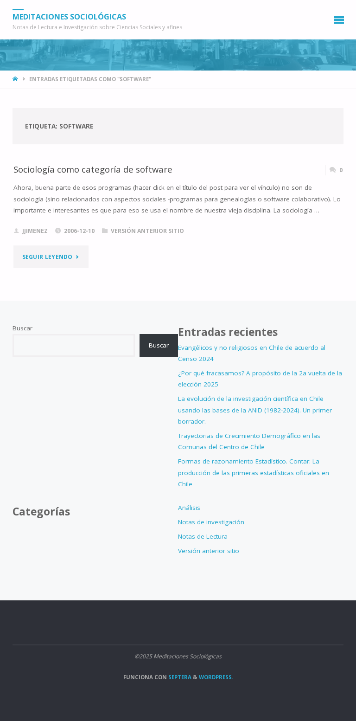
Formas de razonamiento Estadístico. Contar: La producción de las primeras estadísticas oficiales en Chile (253, 472)
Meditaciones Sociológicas (69, 17)
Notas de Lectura (203, 536)
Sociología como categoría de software (92, 169)
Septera (179, 677)
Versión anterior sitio (147, 231)
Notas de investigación (211, 522)
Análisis (189, 507)
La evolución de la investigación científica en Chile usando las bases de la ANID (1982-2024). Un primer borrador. (255, 409)
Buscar (22, 328)
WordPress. (216, 677)
